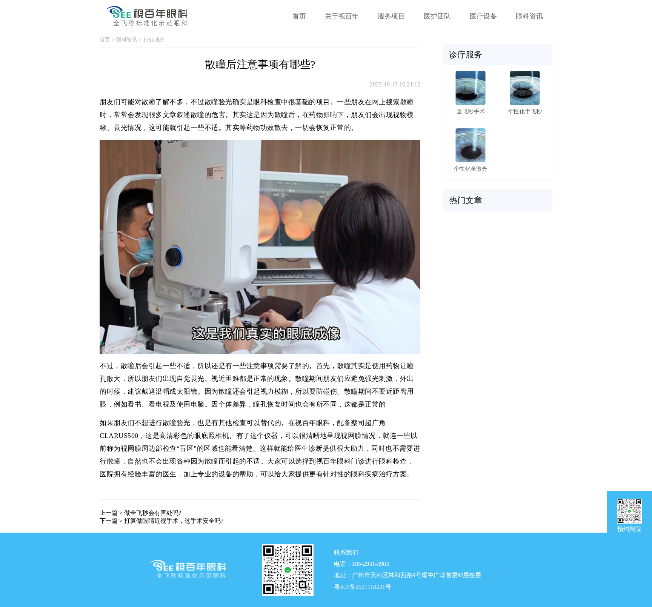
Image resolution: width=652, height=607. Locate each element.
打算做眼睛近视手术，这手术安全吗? (173, 521)
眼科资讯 (529, 16)
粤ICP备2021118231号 (362, 587)
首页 (299, 16)
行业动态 (154, 40)
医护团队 (437, 16)
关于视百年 (342, 16)
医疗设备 (483, 16)
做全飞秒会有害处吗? (152, 513)
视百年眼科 (333, 461)
